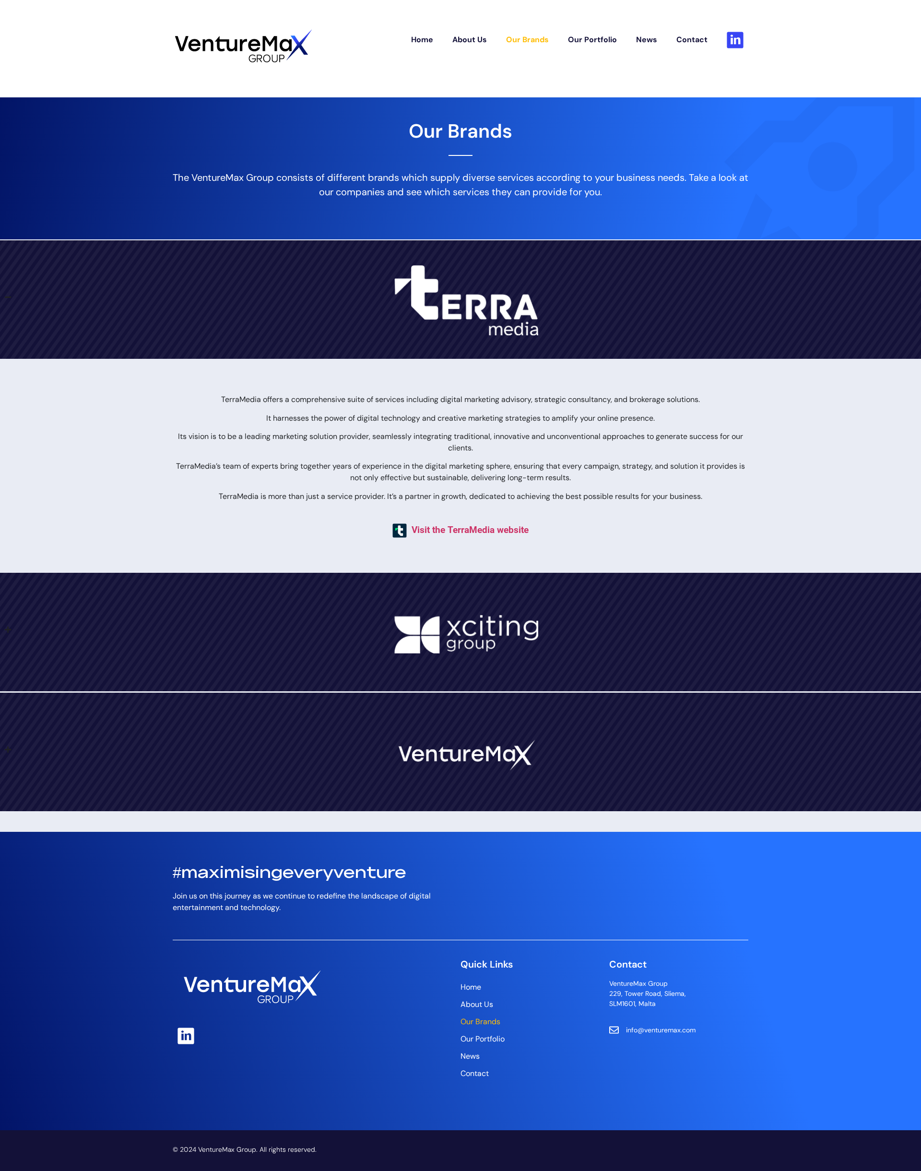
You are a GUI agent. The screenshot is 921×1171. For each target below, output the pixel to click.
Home (422, 40)
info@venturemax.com (661, 1030)
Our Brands (527, 40)
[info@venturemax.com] (614, 1030)
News (646, 40)
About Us (469, 40)
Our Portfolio (592, 40)
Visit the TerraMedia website (470, 529)
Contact (692, 40)
